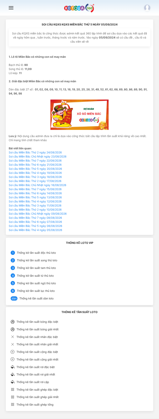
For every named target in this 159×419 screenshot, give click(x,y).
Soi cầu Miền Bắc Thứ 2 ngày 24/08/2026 (35, 152)
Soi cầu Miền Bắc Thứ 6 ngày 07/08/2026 (35, 221)
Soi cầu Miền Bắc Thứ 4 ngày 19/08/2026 (35, 172)
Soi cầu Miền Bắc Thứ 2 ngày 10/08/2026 (35, 209)
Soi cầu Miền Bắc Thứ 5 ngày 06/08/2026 (35, 225)
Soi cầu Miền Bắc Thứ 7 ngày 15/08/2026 (35, 189)
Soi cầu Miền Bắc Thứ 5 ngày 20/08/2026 (35, 168)
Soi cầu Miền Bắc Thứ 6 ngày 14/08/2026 (35, 193)
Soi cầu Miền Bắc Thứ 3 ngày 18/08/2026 (35, 176)
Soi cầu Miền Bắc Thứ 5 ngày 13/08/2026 (35, 197)
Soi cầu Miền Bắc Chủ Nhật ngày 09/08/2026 (38, 213)
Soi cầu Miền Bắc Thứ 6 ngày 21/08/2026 (35, 164)
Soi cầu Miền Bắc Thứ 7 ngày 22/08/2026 (35, 160)
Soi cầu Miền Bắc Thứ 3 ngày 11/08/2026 (35, 205)
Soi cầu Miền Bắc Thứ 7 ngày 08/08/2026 (35, 217)
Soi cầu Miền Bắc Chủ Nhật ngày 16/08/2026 (37, 185)
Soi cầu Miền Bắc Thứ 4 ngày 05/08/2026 (35, 230)
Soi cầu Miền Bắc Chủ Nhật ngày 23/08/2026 (38, 156)
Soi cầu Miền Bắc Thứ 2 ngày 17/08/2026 (35, 181)
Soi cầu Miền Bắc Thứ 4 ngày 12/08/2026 (35, 201)
